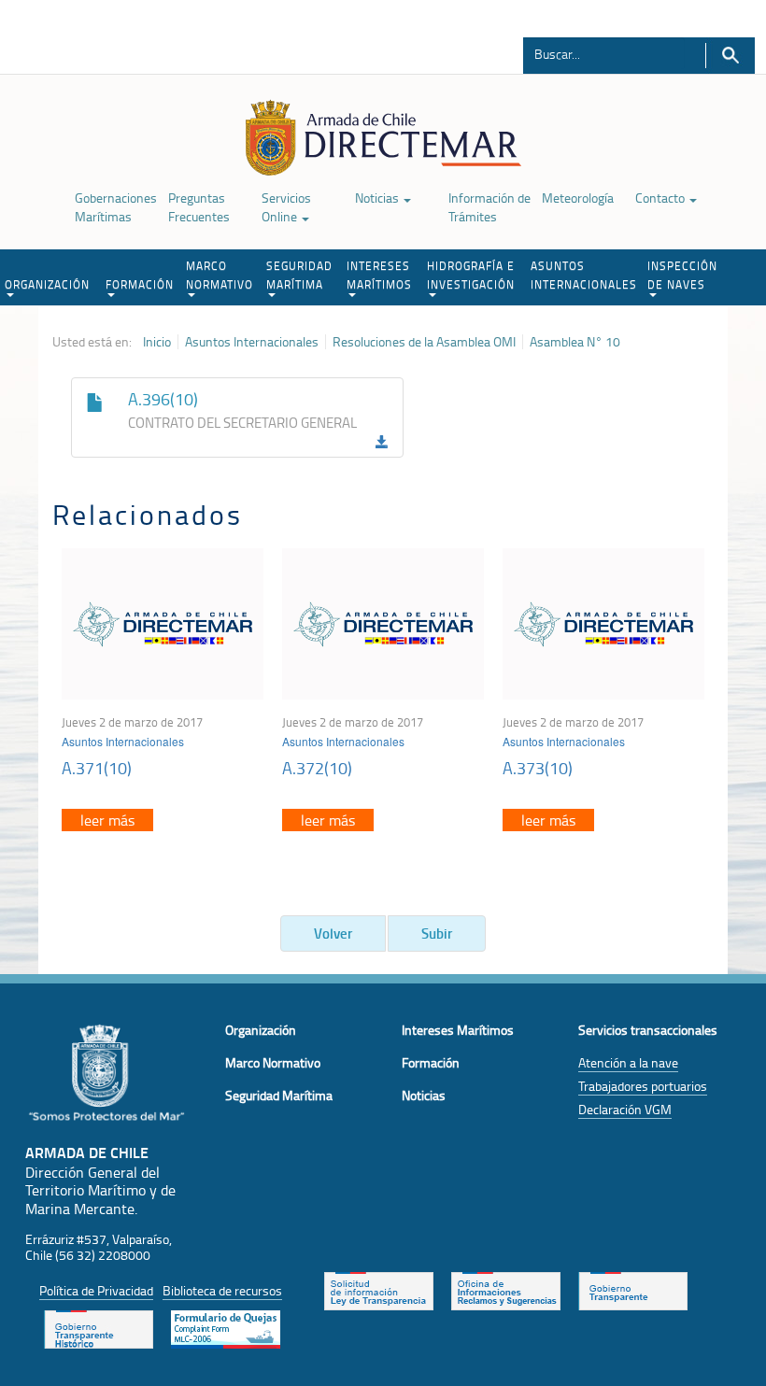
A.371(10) (97, 768)
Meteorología (578, 197)
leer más (107, 820)
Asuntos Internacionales (252, 341)
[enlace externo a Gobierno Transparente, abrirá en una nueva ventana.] (633, 1289)
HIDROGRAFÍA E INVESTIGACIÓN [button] (471, 275)
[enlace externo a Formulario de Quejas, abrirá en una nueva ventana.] (225, 1328)
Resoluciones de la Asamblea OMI (424, 341)
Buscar (730, 55)
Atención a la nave (628, 1062)
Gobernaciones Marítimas (116, 207)
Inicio (157, 341)
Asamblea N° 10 (575, 341)
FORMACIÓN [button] (140, 284)
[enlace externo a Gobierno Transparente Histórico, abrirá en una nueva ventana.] (98, 1328)
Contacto (661, 197)
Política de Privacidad (96, 1290)
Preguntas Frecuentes (199, 207)
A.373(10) (538, 768)
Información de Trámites (489, 207)
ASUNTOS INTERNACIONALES (584, 275)
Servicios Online (286, 207)
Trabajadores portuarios (642, 1086)
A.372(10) (317, 768)
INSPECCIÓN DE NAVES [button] (682, 275)
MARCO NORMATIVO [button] (219, 275)
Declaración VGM (625, 1109)
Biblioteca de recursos (222, 1290)
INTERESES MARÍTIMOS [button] (379, 275)
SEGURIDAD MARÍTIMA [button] (299, 275)
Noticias (378, 197)
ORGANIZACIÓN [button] (47, 284)
